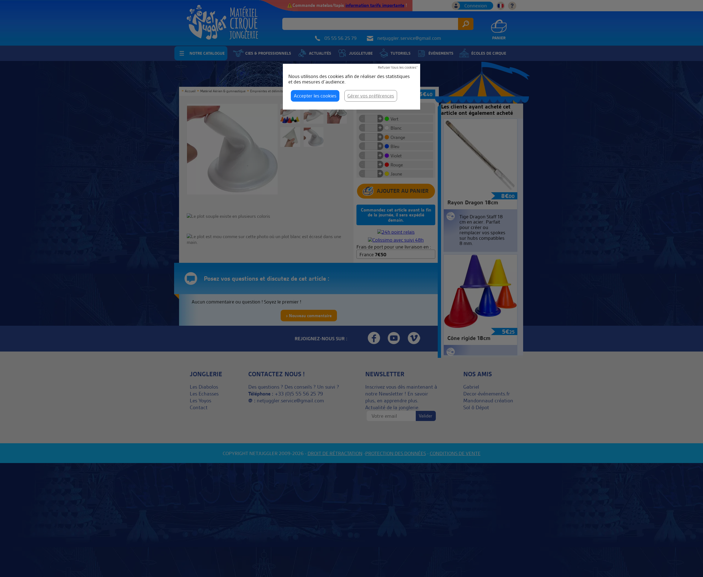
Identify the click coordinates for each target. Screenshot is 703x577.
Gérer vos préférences (370, 96)
